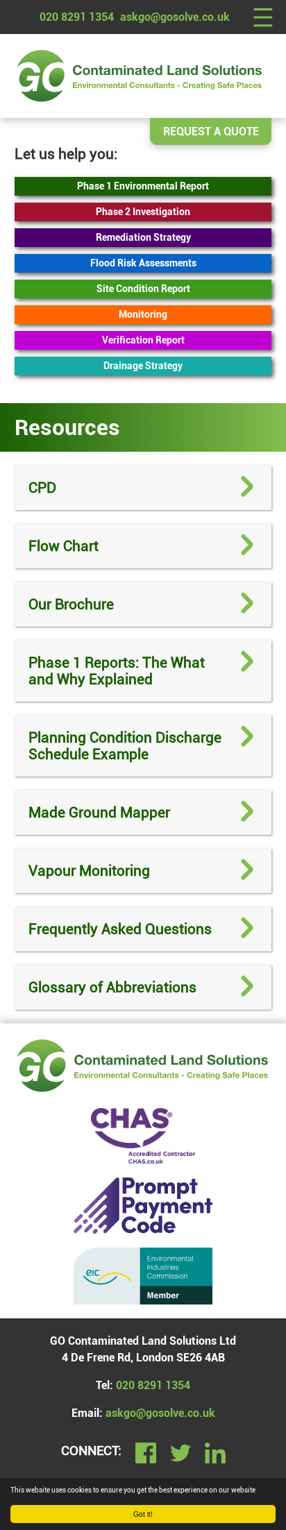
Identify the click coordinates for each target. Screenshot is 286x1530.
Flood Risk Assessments (143, 263)
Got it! (143, 1513)
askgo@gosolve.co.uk (175, 17)
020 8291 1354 (77, 17)
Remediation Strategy (143, 238)
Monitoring (143, 315)
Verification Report (143, 340)
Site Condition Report (143, 289)
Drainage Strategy (143, 366)
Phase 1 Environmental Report (143, 186)
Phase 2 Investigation (143, 212)
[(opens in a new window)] (143, 1206)
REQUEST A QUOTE (211, 131)
